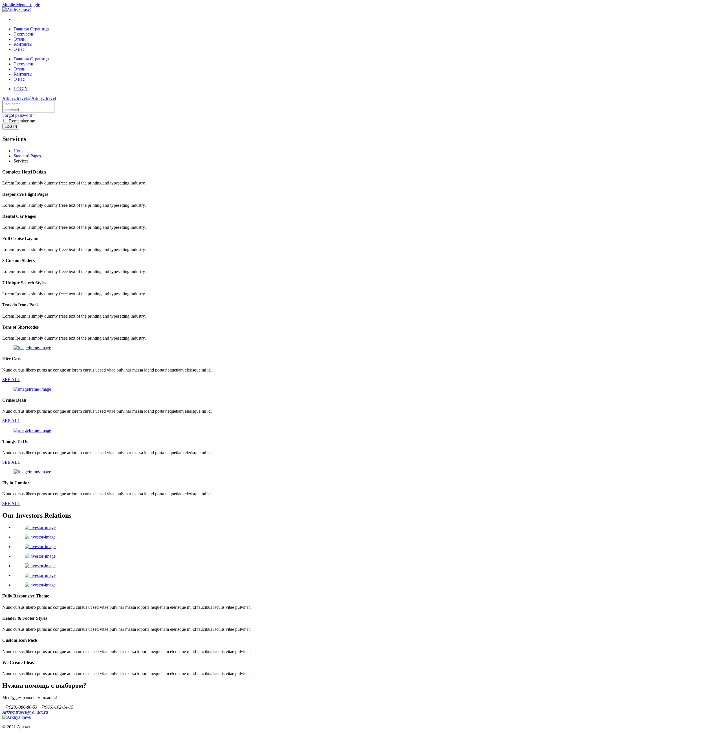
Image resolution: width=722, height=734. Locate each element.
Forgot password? (18, 115)
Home (19, 150)
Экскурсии (24, 34)
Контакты (23, 44)
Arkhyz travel (14, 98)
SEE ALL (11, 379)
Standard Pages (27, 155)
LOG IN (11, 126)
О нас (19, 49)
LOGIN (21, 88)
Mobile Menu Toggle (21, 4)
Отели (20, 39)
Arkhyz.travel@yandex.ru (25, 712)
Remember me (21, 120)
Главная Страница (31, 29)
